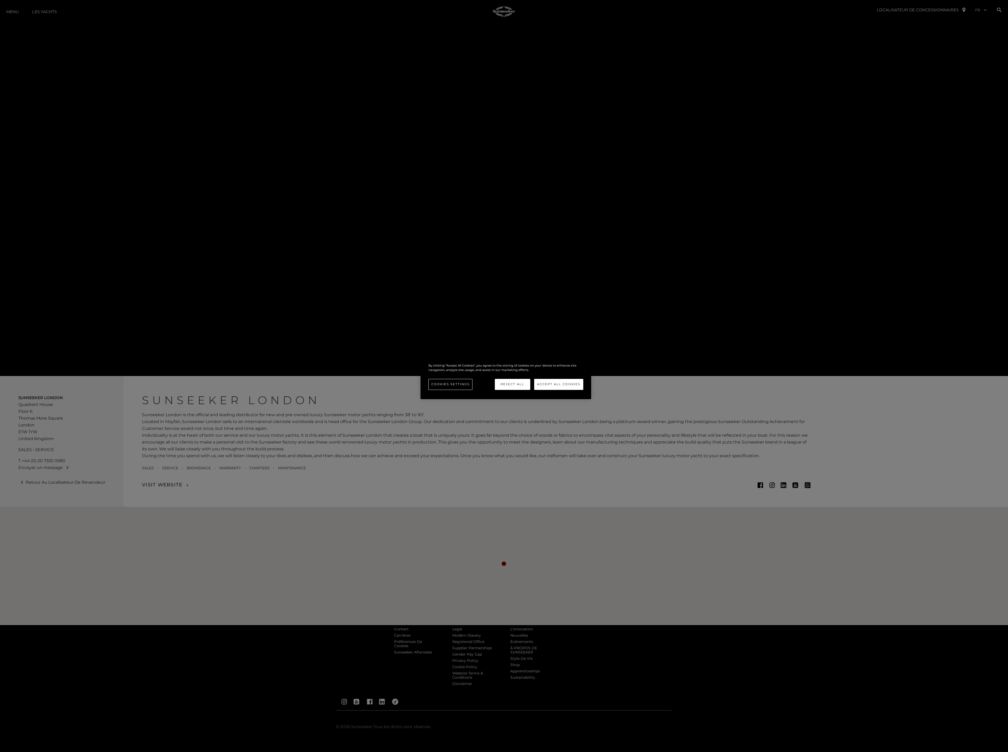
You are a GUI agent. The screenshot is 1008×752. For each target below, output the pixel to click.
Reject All (512, 384)
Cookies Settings (450, 384)
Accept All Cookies (558, 384)
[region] (506, 376)
